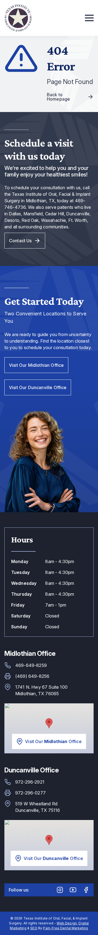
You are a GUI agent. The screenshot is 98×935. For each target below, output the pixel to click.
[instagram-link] (59, 889)
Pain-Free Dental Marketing (65, 928)
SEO (33, 928)
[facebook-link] (86, 889)
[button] (88, 17)
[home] (18, 18)
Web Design (67, 923)
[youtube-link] (72, 889)
